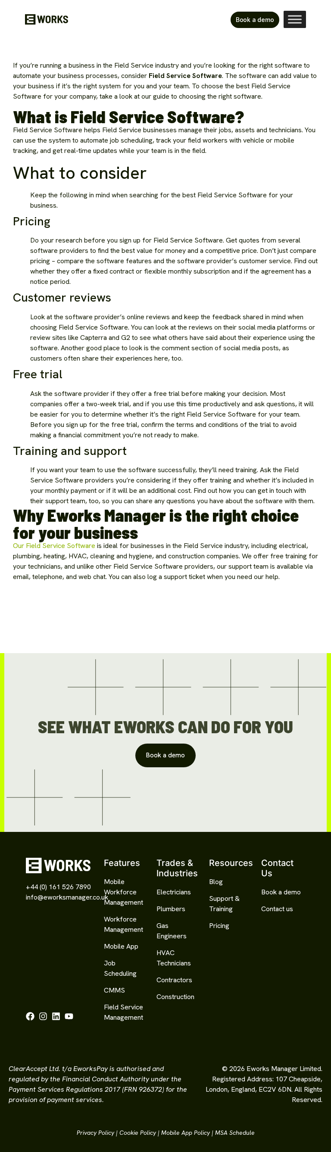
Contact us (277, 908)
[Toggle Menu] (295, 19)
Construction (175, 996)
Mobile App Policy (185, 1132)
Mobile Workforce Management (123, 892)
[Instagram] (43, 1016)
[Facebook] (30, 1016)
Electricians (173, 892)
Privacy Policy (95, 1132)
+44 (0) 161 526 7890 (58, 886)
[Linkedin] (56, 1016)
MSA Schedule (235, 1132)
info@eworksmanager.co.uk (67, 897)
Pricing (219, 925)
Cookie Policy (137, 1132)
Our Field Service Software (54, 545)
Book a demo (281, 892)
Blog (216, 881)
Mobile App (121, 946)
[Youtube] (69, 1016)
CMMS (114, 990)
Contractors (174, 979)
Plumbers (170, 908)
